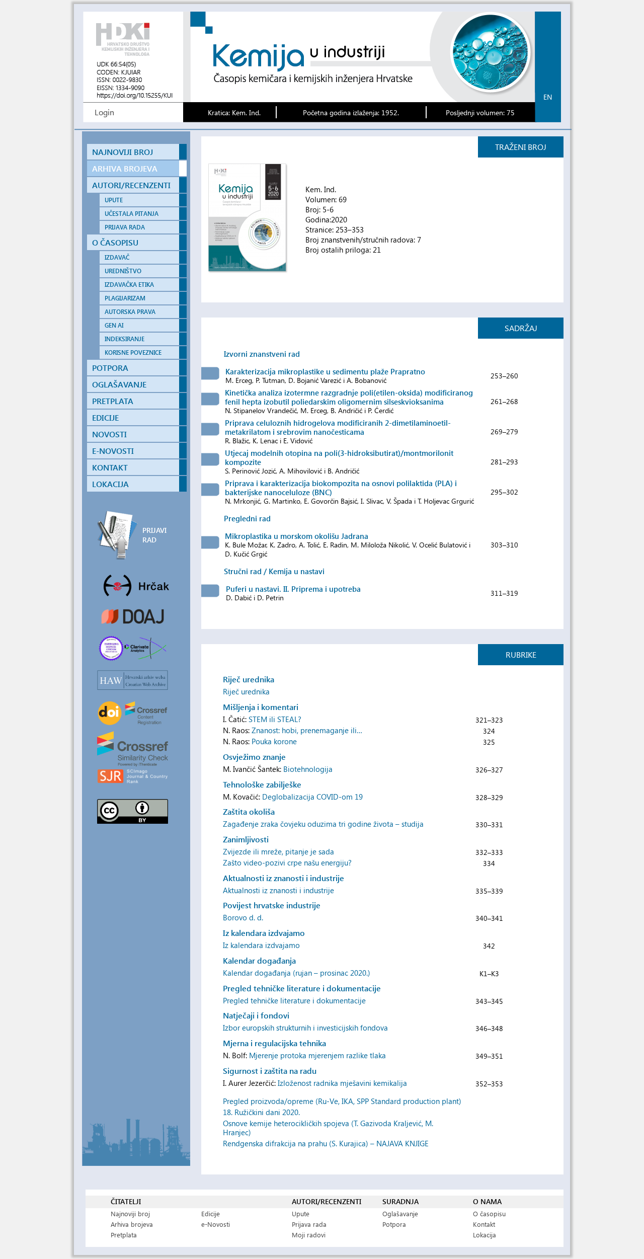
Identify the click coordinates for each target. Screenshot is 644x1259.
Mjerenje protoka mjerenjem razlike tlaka (317, 1055)
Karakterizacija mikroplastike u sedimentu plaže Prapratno (325, 371)
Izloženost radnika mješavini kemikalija (342, 1083)
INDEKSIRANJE (124, 339)
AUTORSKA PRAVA (130, 312)
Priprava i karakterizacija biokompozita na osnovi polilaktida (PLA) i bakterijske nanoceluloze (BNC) (341, 487)
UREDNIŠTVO (123, 271)
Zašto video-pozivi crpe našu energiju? (287, 862)
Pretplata (124, 1234)
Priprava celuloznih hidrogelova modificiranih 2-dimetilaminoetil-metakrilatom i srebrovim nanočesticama (338, 427)
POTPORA (110, 367)
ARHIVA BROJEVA (124, 168)
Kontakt (484, 1224)
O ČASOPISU (115, 242)
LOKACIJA (110, 484)
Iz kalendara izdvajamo (261, 945)
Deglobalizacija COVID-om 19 (312, 797)
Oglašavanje (400, 1213)
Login (104, 112)
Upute (300, 1213)
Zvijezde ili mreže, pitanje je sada (278, 851)
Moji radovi (309, 1234)
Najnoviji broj (130, 1213)
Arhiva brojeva (132, 1224)
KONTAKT (110, 467)
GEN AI (114, 325)
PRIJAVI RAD (154, 534)
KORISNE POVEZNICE (133, 352)
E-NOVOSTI (113, 450)
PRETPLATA (112, 401)
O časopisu (489, 1213)
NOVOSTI (109, 434)
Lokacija (484, 1234)
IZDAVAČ (117, 257)
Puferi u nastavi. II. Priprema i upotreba (293, 589)
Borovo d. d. (243, 917)
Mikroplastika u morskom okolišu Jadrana (296, 536)
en (547, 97)
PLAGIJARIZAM (125, 298)
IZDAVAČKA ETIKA (129, 284)
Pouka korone (274, 741)
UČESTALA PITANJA (131, 213)
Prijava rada (309, 1224)
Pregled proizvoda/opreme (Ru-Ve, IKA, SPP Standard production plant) (342, 1101)
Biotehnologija (308, 769)
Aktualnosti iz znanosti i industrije (278, 890)
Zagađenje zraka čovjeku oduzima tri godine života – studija (323, 824)
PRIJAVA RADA (125, 227)
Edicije (210, 1213)
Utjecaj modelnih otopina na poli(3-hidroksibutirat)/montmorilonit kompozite (339, 457)
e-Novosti (215, 1224)
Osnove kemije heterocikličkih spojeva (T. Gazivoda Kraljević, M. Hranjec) (328, 1127)
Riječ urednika (246, 691)
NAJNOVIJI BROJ (122, 151)
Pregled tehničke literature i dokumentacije (294, 1000)
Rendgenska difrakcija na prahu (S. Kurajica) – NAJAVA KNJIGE (326, 1143)
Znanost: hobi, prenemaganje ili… (307, 730)
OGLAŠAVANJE (119, 384)
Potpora (394, 1224)
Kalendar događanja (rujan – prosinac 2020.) (296, 973)
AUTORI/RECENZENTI (131, 185)
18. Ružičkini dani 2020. (261, 1112)
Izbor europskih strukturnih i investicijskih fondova (305, 1027)
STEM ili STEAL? (275, 719)
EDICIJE (105, 417)
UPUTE (114, 200)
